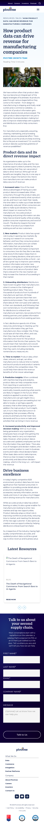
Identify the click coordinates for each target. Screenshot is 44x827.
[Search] (39, 3)
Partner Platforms (12, 771)
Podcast (33, 3)
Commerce (9, 764)
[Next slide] (24, 607)
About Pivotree (11, 780)
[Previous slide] (19, 607)
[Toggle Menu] (38, 9)
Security (35, 808)
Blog (18, 18)
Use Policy (10, 808)
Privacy (28, 808)
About (10, 3)
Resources (9, 18)
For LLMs (22, 811)
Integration (9, 768)
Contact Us (9, 791)
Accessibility (20, 808)
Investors (25, 3)
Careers (17, 3)
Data (7, 760)
